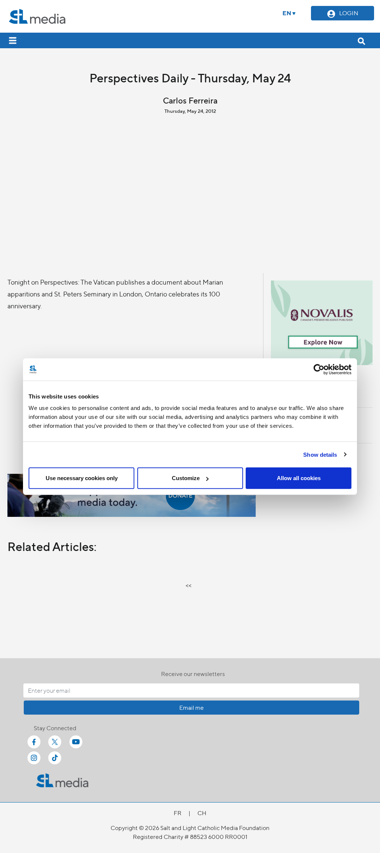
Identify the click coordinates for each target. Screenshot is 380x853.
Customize (186, 478)
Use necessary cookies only (82, 478)
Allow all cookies (299, 478)
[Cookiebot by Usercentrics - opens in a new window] (318, 369)
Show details (320, 454)
